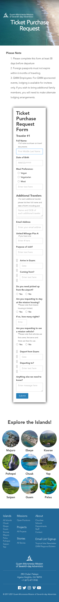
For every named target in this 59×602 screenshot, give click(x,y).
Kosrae (6, 532)
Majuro (6, 535)
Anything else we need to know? (28, 378)
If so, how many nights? (27, 317)
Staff (37, 529)
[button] (53, 15)
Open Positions (23, 520)
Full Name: (21, 141)
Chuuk (5, 523)
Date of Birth (22, 157)
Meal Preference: (24, 169)
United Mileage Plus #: (27, 234)
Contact (38, 532)
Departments (41, 526)
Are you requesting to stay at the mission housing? (29, 300)
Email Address (23, 222)
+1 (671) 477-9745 (29, 580)
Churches (39, 520)
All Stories (21, 543)
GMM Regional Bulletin (45, 547)
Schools (38, 523)
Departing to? (27, 363)
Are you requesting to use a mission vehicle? (29, 330)
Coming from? (27, 272)
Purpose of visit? (24, 247)
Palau (5, 538)
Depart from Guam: (29, 352)
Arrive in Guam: (27, 261)
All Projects (21, 532)
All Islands (7, 520)
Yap (4, 547)
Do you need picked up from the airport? (28, 288)
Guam (5, 529)
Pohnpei (6, 541)
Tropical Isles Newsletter (45, 543)
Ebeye (5, 526)
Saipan (6, 544)
